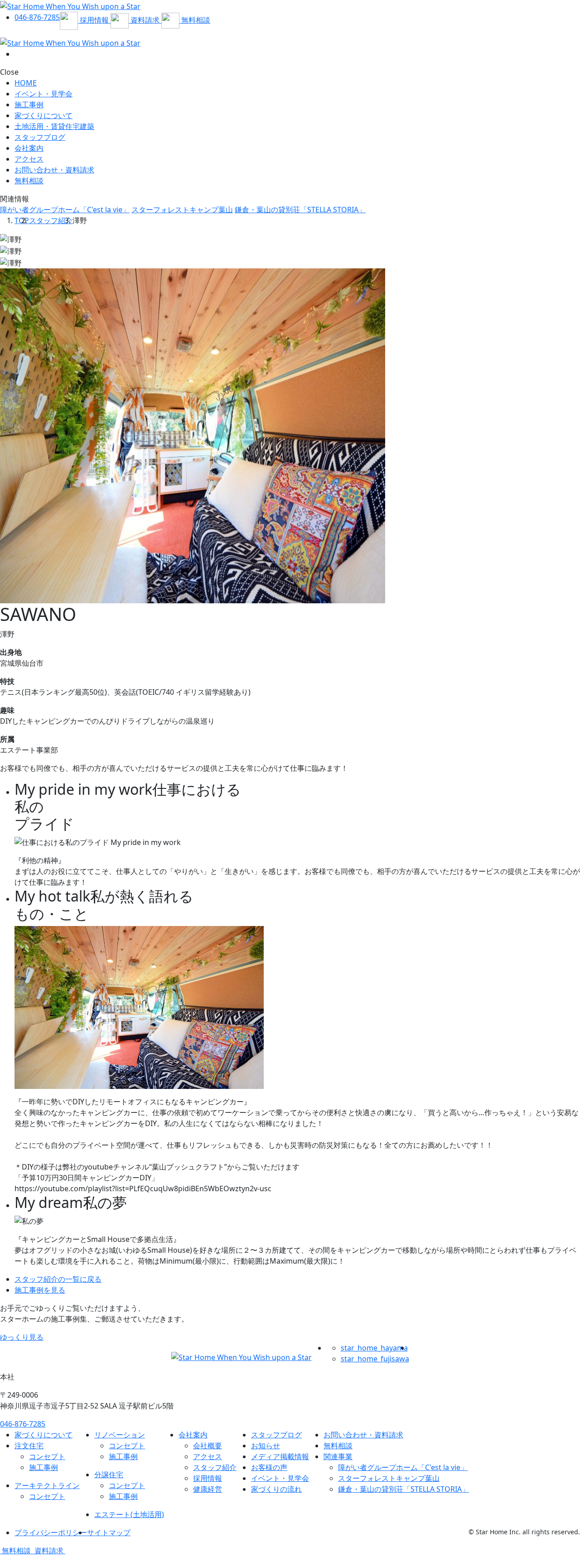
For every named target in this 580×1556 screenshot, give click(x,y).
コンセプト (47, 1456)
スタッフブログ (39, 137)
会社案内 (29, 148)
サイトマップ (108, 1532)
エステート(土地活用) (129, 1514)
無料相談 (338, 1446)
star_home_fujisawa (375, 1359)
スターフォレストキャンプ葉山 (182, 210)
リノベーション (119, 1435)
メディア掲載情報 (280, 1456)
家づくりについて (43, 115)
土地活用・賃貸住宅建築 (54, 126)
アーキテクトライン (47, 1485)
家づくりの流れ (276, 1489)
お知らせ (265, 1446)
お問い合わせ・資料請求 (363, 1435)
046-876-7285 (22, 1424)
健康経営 (207, 1489)
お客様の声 (269, 1467)
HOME (25, 83)
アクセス (29, 159)
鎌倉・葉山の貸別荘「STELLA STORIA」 (300, 210)
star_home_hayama (374, 1348)
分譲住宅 (108, 1475)
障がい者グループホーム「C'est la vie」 (65, 210)
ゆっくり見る (22, 1337)
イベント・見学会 (43, 94)
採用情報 (207, 1478)
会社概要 (207, 1446)
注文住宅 (29, 1446)
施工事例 (29, 105)
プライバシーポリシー (50, 1532)
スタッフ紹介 (50, 220)
